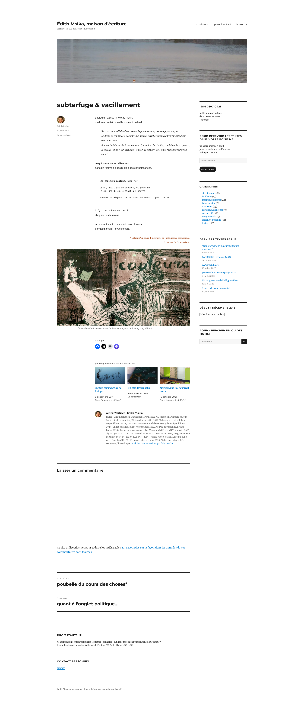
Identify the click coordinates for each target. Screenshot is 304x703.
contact (61, 668)
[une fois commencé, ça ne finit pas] (110, 375)
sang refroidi (208, 216)
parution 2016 (222, 24)
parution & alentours (212, 210)
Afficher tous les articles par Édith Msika (152, 443)
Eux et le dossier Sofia (138, 388)
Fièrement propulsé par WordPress (108, 689)
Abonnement (208, 169)
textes (205, 223)
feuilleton (207, 196)
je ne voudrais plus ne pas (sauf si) (219, 272)
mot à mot (207, 206)
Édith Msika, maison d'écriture (92, 23)
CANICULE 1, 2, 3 (210, 265)
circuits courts (209, 193)
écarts (240, 24)
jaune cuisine (64, 135)
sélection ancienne (211, 220)
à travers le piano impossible (216, 288)
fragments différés (211, 200)
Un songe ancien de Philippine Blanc (220, 280)
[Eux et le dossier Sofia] (142, 375)
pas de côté (207, 213)
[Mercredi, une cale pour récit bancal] (175, 375)
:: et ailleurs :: (202, 24)
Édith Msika (63, 126)
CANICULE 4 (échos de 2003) (216, 257)
